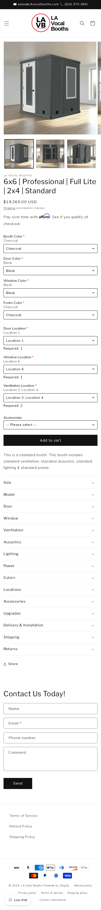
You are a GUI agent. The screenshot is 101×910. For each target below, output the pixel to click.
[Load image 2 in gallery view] (50, 153)
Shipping (9, 207)
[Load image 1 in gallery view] (19, 153)
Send (18, 783)
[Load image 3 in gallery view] (81, 153)
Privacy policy (27, 892)
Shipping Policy (22, 837)
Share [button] (13, 664)
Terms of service (51, 892)
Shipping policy (77, 892)
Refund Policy (20, 826)
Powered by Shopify (56, 885)
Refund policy (83, 885)
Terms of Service (23, 815)
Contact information (52, 900)
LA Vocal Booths (32, 885)
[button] (6, 23)
